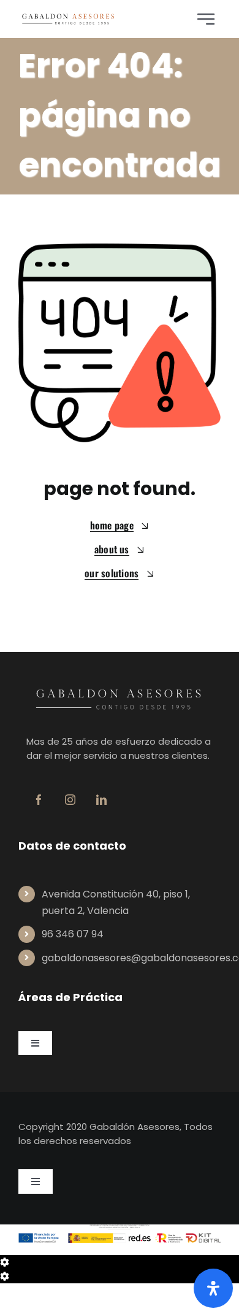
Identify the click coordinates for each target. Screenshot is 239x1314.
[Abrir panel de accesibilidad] (213, 1288)
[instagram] (70, 799)
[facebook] (38, 799)
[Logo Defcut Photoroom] (68, 17)
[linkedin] (101, 799)
